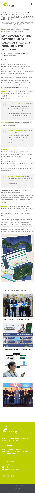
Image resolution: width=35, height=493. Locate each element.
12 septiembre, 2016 (19, 53)
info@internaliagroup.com (12, 467)
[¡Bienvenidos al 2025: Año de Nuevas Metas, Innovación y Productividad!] (18, 365)
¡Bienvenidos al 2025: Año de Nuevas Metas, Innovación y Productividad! (18, 379)
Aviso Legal (18, 488)
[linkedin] (8, 476)
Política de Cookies (17, 491)
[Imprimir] (6, 59)
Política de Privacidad (17, 490)
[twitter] (12, 476)
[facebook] (3, 476)
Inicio (3, 22)
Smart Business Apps (13, 22)
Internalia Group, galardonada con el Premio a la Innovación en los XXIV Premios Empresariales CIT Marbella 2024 (18, 409)
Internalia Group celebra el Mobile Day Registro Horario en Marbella (18, 319)
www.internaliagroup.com (12, 469)
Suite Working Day (21, 87)
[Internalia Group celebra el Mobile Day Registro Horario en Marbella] (18, 305)
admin (5, 53)
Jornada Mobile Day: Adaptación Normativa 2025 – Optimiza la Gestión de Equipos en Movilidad (18, 349)
